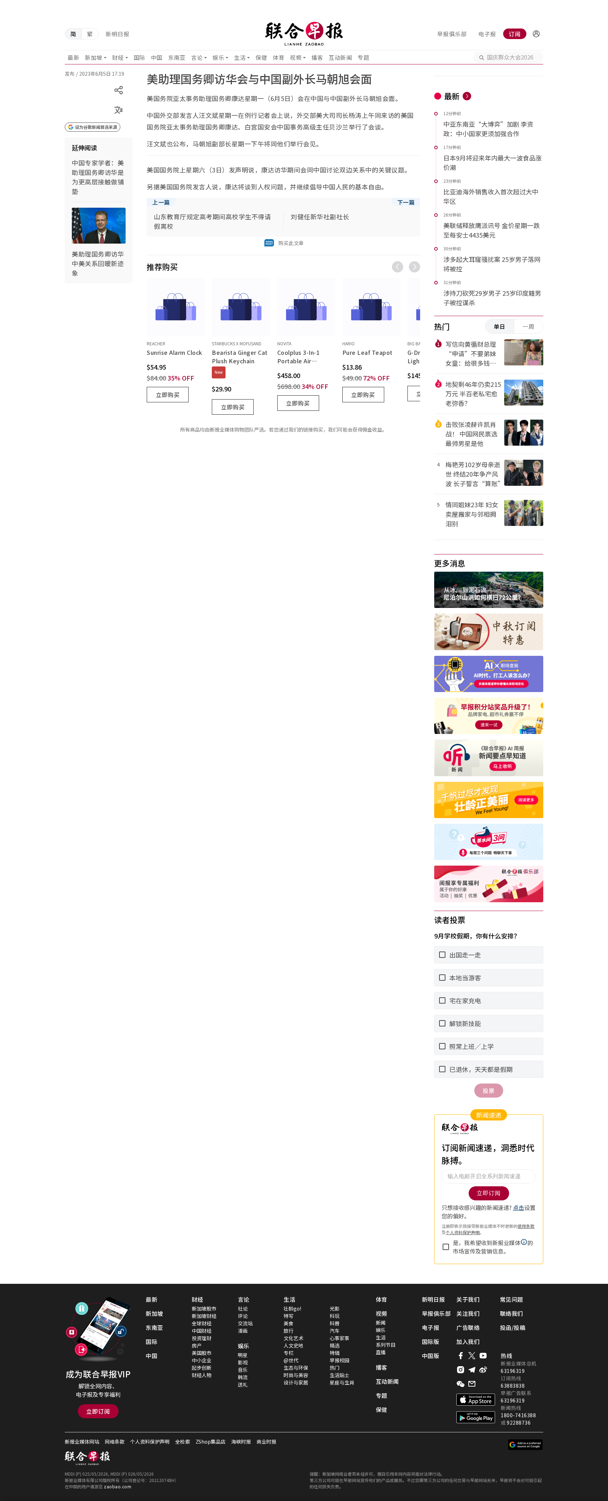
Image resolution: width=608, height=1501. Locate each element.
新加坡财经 (204, 1315)
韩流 (243, 1377)
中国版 (430, 1355)
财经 (118, 57)
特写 (288, 1315)
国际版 (430, 1341)
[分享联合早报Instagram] (460, 1369)
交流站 (245, 1323)
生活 (240, 57)
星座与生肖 (342, 1382)
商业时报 (266, 1441)
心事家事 (339, 1338)
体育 (278, 57)
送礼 (243, 1384)
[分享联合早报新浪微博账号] (483, 1369)
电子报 (487, 34)
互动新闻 (340, 57)
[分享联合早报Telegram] (472, 1369)
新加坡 (93, 57)
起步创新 (201, 1367)
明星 (243, 1354)
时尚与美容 (296, 1374)
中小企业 (201, 1360)
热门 (335, 1367)
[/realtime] (467, 96)
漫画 (243, 1330)
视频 (296, 57)
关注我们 (468, 1313)
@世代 (291, 1360)
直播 (381, 1352)
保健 (261, 57)
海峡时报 (241, 1441)
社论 (243, 1308)
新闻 (381, 1322)
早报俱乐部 (452, 34)
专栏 (288, 1352)
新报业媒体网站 (82, 1441)
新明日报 (117, 34)
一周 (528, 326)
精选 (335, 1345)
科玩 (335, 1315)
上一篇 (161, 202)
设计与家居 (296, 1382)
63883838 (513, 1385)
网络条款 (115, 1441)
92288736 (519, 1422)
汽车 (335, 1330)
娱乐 (218, 57)
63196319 (513, 1370)
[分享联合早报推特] (472, 1355)
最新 (73, 57)
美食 (288, 1323)
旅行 (288, 1330)
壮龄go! (292, 1308)
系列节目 (385, 1344)
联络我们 (511, 1313)
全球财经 (201, 1323)
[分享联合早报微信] (460, 1384)
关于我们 (468, 1299)
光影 (335, 1308)
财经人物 (201, 1374)
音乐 (243, 1369)
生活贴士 (339, 1374)
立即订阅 (98, 1411)
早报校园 (339, 1360)
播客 (317, 57)
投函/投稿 (513, 1327)
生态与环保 (296, 1367)
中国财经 (201, 1330)
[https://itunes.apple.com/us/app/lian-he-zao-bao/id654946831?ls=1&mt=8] (475, 1400)
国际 (139, 57)
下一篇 (406, 202)
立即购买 (168, 394)
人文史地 (293, 1345)
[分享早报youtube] (483, 1355)
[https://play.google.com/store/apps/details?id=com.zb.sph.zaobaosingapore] (475, 1417)
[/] (304, 34)
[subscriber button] (536, 34)
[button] (536, 34)
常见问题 (511, 1299)
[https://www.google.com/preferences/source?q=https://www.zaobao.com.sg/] (525, 1444)
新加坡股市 (204, 1308)
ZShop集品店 (211, 1441)
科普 (335, 1323)
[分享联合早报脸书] (460, 1355)
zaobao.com (117, 1486)
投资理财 (201, 1338)
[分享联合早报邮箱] (472, 1384)
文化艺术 (293, 1338)
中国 (157, 57)
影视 (243, 1362)
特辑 (335, 1352)
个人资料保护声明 (150, 1441)
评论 (243, 1315)
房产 (197, 1345)
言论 (197, 57)
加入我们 (468, 1341)
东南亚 (177, 57)
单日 (500, 326)
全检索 (182, 1441)
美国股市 (201, 1352)
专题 (363, 57)
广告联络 (468, 1327)
